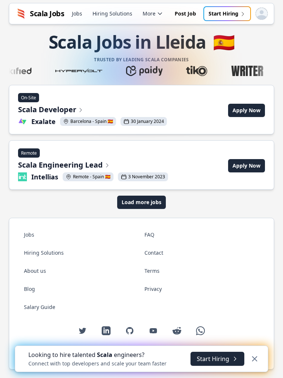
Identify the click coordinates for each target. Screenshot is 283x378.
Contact (153, 252)
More (149, 13)
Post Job (185, 13)
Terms (152, 270)
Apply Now (247, 110)
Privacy (153, 288)
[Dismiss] (254, 358)
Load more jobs (141, 202)
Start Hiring (223, 13)
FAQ (149, 234)
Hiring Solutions (112, 13)
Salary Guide (39, 306)
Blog (29, 288)
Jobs (77, 13)
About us (35, 270)
